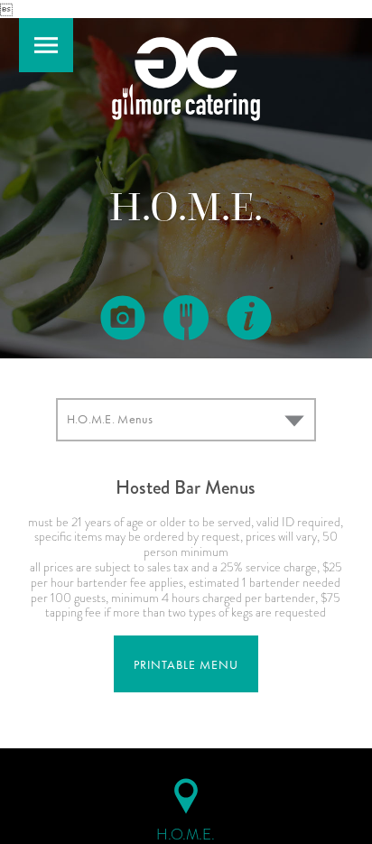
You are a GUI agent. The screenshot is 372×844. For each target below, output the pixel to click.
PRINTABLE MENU (186, 664)
